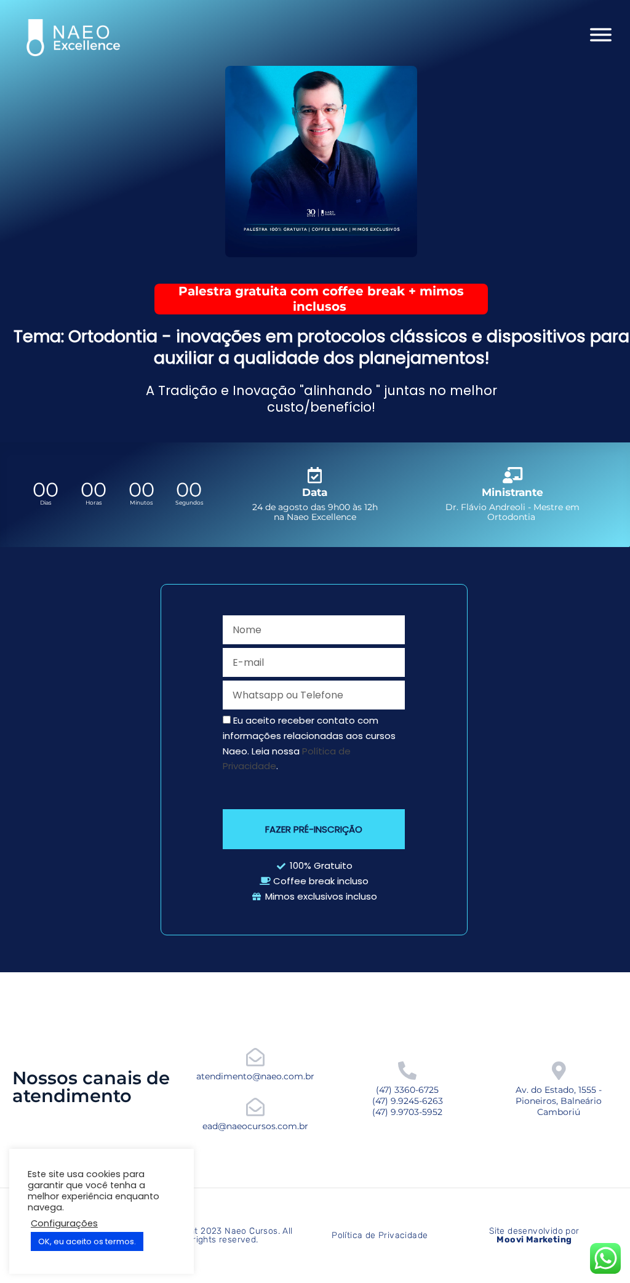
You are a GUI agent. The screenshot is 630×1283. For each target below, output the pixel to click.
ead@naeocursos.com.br (255, 1126)
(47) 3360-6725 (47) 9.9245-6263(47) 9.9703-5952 (407, 1100)
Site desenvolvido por (534, 1235)
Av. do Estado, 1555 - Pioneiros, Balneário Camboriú (559, 1100)
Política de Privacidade (380, 1235)
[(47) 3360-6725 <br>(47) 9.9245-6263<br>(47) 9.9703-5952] (407, 1070)
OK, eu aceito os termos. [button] (87, 1241)
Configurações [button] (64, 1223)
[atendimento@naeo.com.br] (255, 1057)
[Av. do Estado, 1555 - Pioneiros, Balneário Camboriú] (558, 1070)
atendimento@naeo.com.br (255, 1076)
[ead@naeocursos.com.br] (255, 1107)
